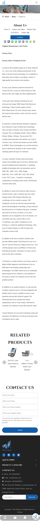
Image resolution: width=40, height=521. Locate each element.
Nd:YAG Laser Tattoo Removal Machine (13, 364)
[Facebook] (4, 455)
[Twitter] (13, 455)
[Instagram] (18, 455)
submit (20, 430)
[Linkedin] (8, 455)
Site (28, 32)
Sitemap (19, 512)
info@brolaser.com (15, 478)
